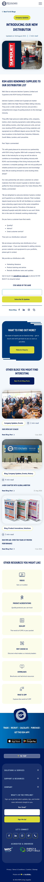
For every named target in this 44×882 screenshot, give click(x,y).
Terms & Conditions (18, 869)
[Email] (28, 835)
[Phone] (35, 835)
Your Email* (22, 807)
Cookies (28, 869)
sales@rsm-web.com (20, 276)
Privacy (9, 869)
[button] (22, 756)
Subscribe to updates (22, 299)
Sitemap (34, 869)
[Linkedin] (24, 310)
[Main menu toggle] (40, 3)
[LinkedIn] (15, 835)
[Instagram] (29, 310)
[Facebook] (19, 310)
